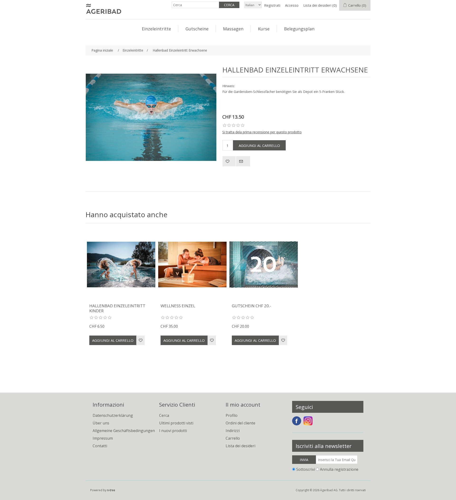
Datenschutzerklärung (113, 415)
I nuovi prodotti (173, 430)
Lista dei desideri (240, 445)
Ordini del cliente (240, 423)
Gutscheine (197, 29)
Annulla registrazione (339, 469)
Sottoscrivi (305, 469)
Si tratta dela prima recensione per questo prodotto (262, 132)
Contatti (100, 445)
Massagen (233, 29)
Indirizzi (233, 430)
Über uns (101, 423)
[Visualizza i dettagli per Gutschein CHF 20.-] (263, 264)
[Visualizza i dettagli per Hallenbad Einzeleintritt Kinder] (121, 264)
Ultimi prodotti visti (176, 423)
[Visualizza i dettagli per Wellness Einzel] (192, 264)
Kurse (264, 29)
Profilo (232, 415)
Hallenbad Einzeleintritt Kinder (117, 308)
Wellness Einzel (178, 305)
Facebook (296, 420)
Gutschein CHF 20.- (251, 305)
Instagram (308, 420)
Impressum (103, 438)
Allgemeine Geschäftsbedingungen (124, 430)
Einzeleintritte (156, 29)
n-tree (111, 490)
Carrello (233, 438)
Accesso (292, 5)
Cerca (164, 415)
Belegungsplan (299, 29)
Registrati (272, 5)
